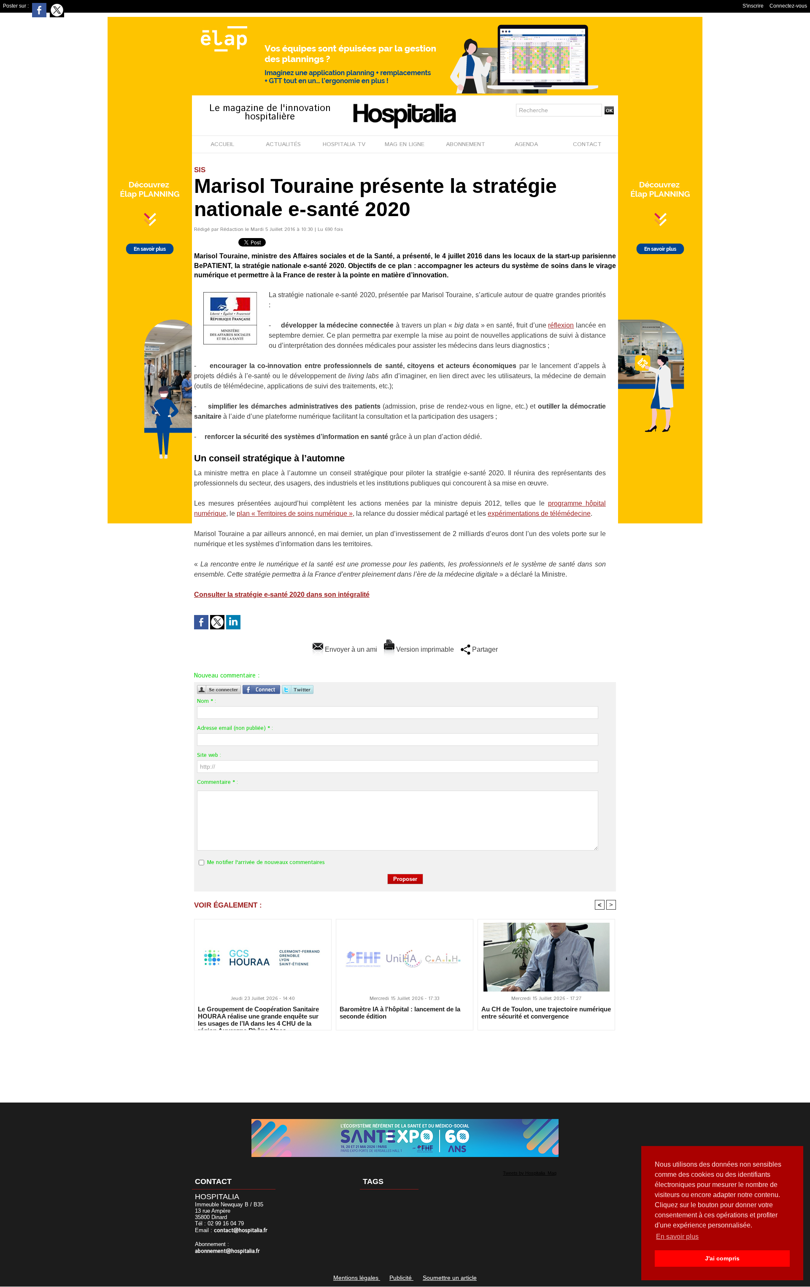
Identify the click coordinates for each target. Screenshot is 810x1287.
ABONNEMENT (465, 144)
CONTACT (587, 144)
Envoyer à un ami (350, 649)
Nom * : (206, 701)
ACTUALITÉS (283, 144)
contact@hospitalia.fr (240, 1231)
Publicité (401, 1277)
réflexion (561, 325)
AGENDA (526, 144)
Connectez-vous (788, 6)
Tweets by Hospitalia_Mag (529, 1173)
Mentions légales (356, 1277)
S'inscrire (753, 6)
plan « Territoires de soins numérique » (295, 513)
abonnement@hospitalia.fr (227, 1251)
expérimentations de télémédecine (539, 513)
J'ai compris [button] (722, 1258)
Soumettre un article (450, 1277)
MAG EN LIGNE (404, 144)
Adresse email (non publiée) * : (235, 728)
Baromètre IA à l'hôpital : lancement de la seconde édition (400, 1012)
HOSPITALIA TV (344, 144)
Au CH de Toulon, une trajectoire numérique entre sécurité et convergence (546, 1012)
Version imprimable (424, 649)
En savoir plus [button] (677, 1236)
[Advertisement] (405, 1061)
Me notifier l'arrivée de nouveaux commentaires (266, 863)
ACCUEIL (222, 144)
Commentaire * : (217, 782)
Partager (484, 649)
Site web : (209, 755)
